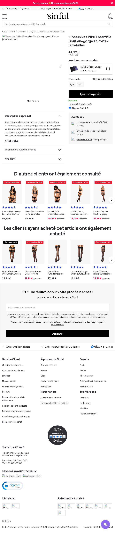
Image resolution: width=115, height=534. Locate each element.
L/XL (80, 84)
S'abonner (58, 333)
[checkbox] (108, 68)
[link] (8, 31)
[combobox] (54, 24)
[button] (112, 3)
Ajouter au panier (90, 94)
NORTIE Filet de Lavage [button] (91, 66)
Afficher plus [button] (11, 141)
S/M (72, 84)
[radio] (3, 207)
